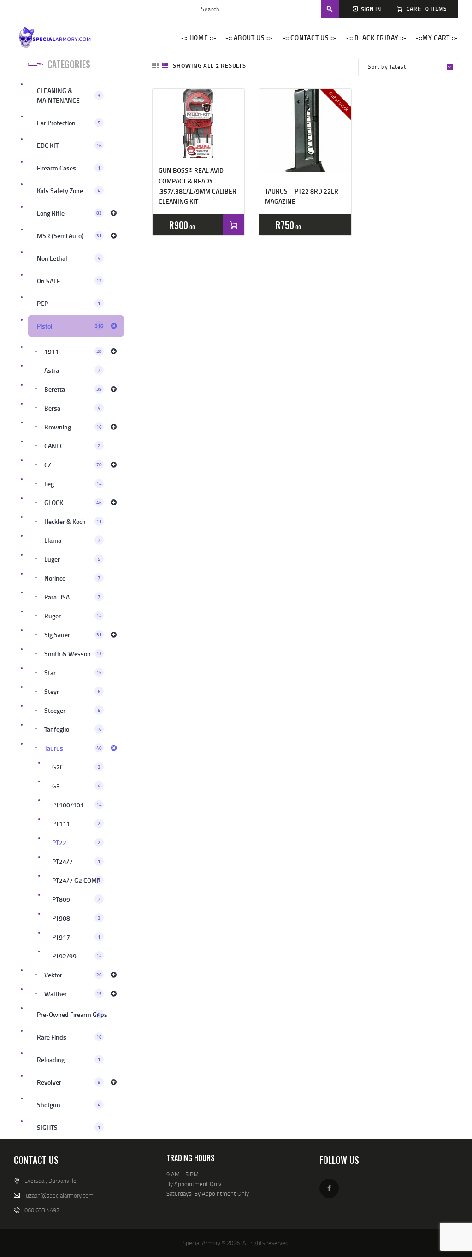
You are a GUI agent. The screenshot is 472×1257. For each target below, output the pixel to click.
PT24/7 (76, 861)
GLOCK (73, 502)
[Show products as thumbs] (155, 65)
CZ (73, 464)
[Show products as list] (165, 65)
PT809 (76, 899)
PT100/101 (77, 804)
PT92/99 (77, 956)
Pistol (70, 326)
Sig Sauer (73, 634)
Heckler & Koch (73, 521)
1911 (73, 351)
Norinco (72, 578)
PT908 (76, 918)
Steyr (72, 691)
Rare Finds (69, 1037)
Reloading (68, 1059)
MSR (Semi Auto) (69, 235)
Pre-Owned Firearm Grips (72, 1014)
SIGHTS (68, 1127)
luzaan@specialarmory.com (59, 1195)
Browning (73, 427)
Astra (72, 370)
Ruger (73, 615)
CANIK (72, 445)
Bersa (72, 408)
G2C (76, 767)
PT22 (76, 842)
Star (73, 672)
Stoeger (72, 710)
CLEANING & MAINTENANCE (68, 95)
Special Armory (201, 1243)
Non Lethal (68, 258)
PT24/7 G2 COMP (76, 880)
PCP (68, 303)
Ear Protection (68, 122)
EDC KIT (69, 145)
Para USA (72, 597)
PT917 (76, 937)
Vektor (73, 974)
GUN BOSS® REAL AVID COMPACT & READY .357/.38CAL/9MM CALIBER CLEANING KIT (197, 186)
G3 (76, 785)
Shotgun (68, 1104)
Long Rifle (69, 213)
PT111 (76, 823)
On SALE (69, 280)
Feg (73, 483)
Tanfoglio (73, 729)
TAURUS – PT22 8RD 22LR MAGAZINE (301, 196)
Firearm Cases (68, 168)
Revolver (68, 1082)
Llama (72, 540)
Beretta (73, 389)
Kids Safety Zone (68, 190)
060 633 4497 (41, 1210)
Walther (73, 993)
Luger (72, 559)
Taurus (73, 748)
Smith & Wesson (73, 653)
